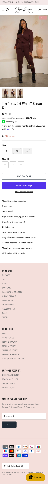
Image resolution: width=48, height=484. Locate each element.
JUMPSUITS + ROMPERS (12, 292)
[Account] (39, 10)
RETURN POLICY (9, 346)
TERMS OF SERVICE (10, 354)
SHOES (5, 317)
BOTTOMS (6, 287)
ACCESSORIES (8, 308)
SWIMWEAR (7, 300)
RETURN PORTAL (9, 387)
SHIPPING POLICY (10, 350)
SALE (4, 313)
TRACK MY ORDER (10, 379)
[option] (24, 51)
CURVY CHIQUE (9, 296)
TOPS (4, 283)
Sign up (9, 424)
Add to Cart (24, 176)
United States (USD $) (13, 466)
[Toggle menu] (3, 10)
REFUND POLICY (9, 341)
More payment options (24, 192)
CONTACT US (8, 337)
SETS (4, 279)
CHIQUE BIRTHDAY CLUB (13, 358)
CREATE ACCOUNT (10, 375)
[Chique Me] (24, 9)
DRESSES (6, 275)
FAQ (4, 333)
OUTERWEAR (7, 304)
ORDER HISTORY (9, 383)
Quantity (6, 159)
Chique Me (10, 136)
